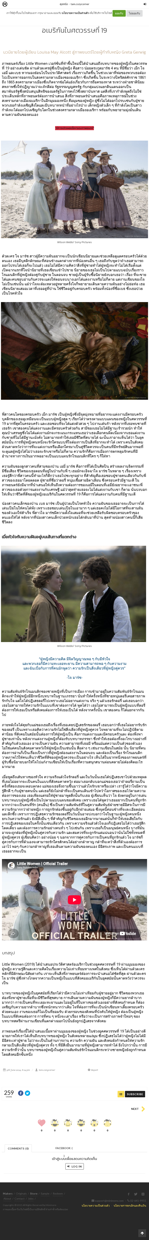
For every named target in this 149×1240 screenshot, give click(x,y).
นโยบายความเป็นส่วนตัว (75, 13)
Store (27, 4)
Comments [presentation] (18, 1148)
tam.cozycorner (80, 4)
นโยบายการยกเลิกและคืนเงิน (130, 1205)
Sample (45, 1193)
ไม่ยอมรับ (134, 13)
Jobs (31, 1198)
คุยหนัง (64, 4)
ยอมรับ (119, 13)
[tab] (18, 1148)
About (7, 1198)
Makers (13, 4)
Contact (20, 1198)
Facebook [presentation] (64, 1149)
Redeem (58, 1193)
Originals (21, 1193)
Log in (76, 1166)
